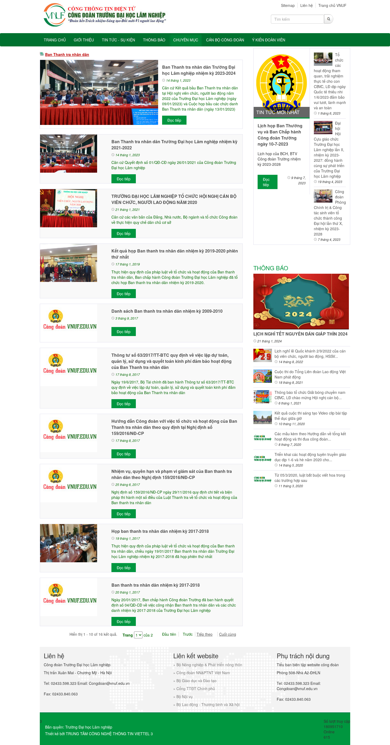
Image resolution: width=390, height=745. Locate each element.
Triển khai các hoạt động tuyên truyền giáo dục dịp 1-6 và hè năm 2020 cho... (310, 457)
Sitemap (288, 5)
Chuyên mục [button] (185, 39)
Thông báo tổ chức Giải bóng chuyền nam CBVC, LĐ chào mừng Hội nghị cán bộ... (310, 395)
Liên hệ (306, 5)
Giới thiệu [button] (84, 39)
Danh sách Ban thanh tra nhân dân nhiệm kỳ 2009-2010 (167, 311)
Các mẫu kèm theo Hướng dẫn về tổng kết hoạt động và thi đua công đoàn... (310, 436)
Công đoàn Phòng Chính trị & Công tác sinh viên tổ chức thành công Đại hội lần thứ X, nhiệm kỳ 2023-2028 (330, 213)
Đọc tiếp (174, 120)
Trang (128, 635)
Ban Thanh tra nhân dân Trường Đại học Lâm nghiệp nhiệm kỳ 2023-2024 (199, 70)
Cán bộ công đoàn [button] (225, 39)
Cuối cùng (227, 634)
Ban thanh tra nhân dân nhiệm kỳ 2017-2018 (155, 585)
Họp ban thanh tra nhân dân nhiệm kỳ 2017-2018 (160, 531)
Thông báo (270, 268)
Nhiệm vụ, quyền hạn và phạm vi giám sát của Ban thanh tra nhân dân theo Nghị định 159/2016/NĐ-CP (171, 474)
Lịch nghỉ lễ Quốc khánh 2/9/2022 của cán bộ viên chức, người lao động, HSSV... (310, 353)
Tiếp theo (205, 634)
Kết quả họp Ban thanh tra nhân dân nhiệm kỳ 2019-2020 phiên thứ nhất (174, 254)
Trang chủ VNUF (332, 5)
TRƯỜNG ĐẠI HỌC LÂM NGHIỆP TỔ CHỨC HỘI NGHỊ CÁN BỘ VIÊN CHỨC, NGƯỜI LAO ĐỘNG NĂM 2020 (173, 199)
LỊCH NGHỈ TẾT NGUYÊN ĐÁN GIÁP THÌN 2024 (300, 334)
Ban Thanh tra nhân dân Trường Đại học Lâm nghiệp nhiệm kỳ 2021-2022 (174, 144)
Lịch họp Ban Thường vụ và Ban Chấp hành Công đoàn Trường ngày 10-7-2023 (280, 135)
